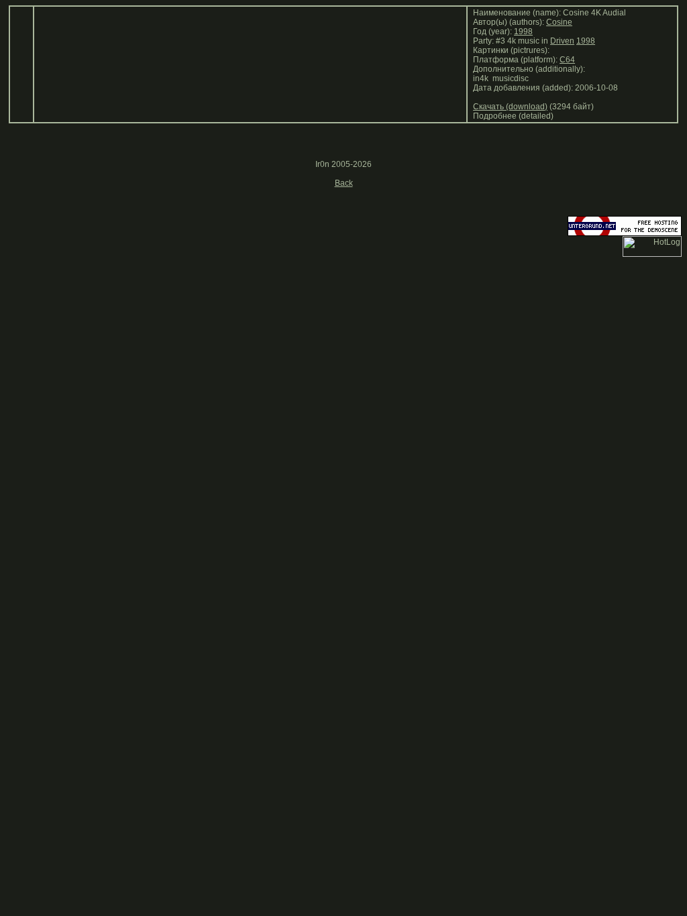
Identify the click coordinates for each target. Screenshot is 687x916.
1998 (523, 31)
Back (344, 183)
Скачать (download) (510, 106)
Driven (562, 41)
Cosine (559, 22)
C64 (567, 59)
